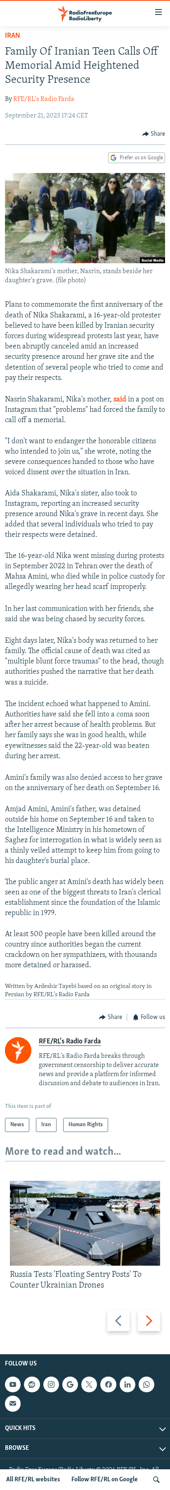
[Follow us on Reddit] (32, 1384)
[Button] (153, 134)
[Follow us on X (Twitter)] (89, 1384)
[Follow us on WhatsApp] (146, 1384)
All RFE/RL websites (33, 1479)
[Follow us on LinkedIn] (127, 1384)
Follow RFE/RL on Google (104, 1479)
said (119, 400)
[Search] (156, 1479)
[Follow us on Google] (70, 1384)
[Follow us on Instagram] (51, 1384)
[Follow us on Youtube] (13, 1384)
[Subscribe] (13, 1403)
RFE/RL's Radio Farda (43, 99)
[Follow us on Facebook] (108, 1384)
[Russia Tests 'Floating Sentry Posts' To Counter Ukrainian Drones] (85, 1223)
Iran (12, 36)
